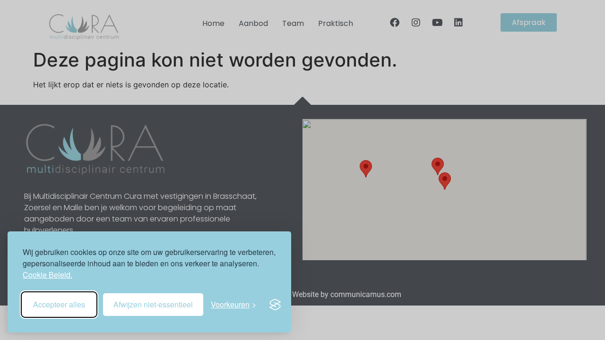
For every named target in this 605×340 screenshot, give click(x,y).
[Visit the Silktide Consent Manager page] (275, 304)
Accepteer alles (59, 304)
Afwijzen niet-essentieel (153, 304)
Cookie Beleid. (47, 274)
